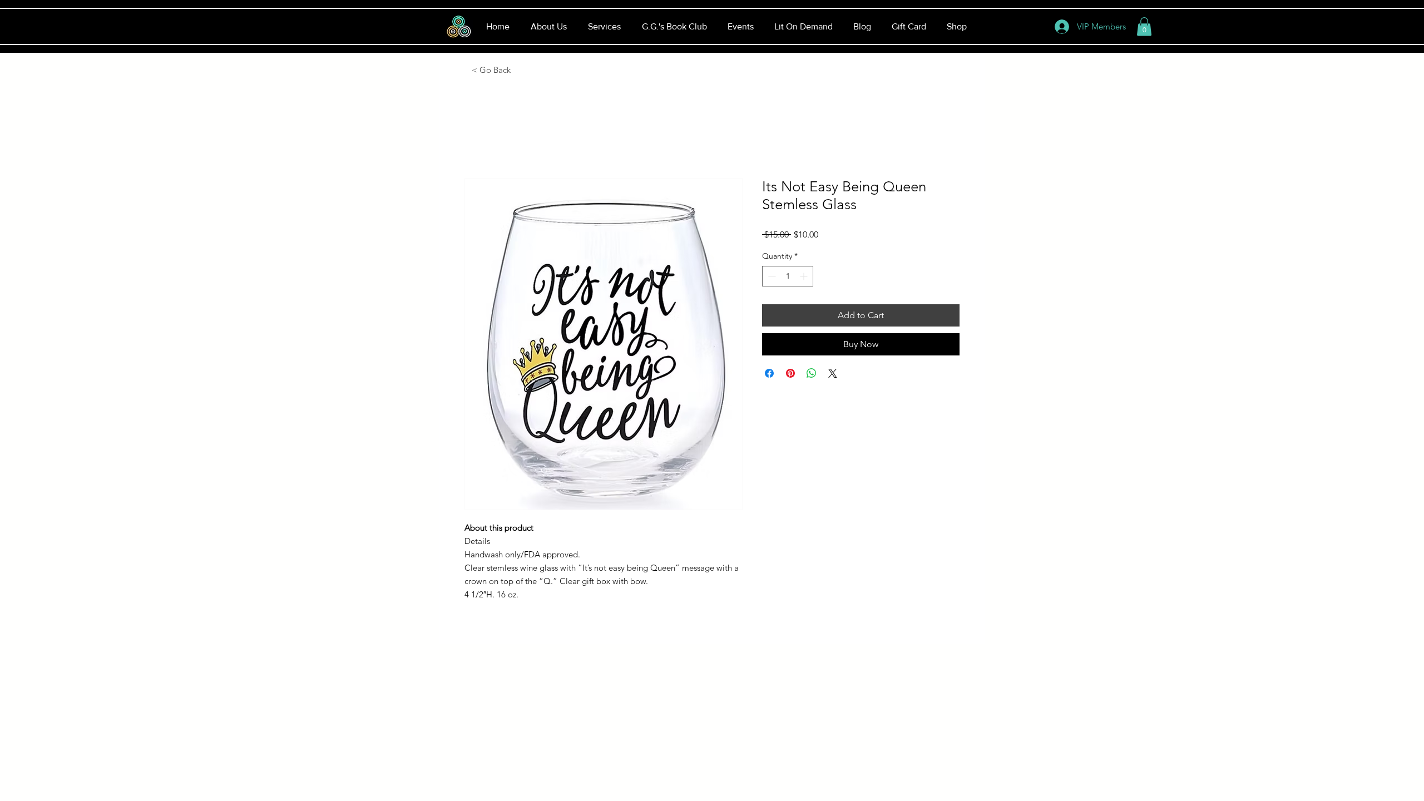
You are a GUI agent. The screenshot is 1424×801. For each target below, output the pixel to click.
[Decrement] (771, 276)
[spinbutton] (788, 276)
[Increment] (805, 276)
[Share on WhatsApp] (811, 373)
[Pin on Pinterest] (790, 373)
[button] (1144, 26)
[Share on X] (832, 373)
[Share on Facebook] (769, 373)
